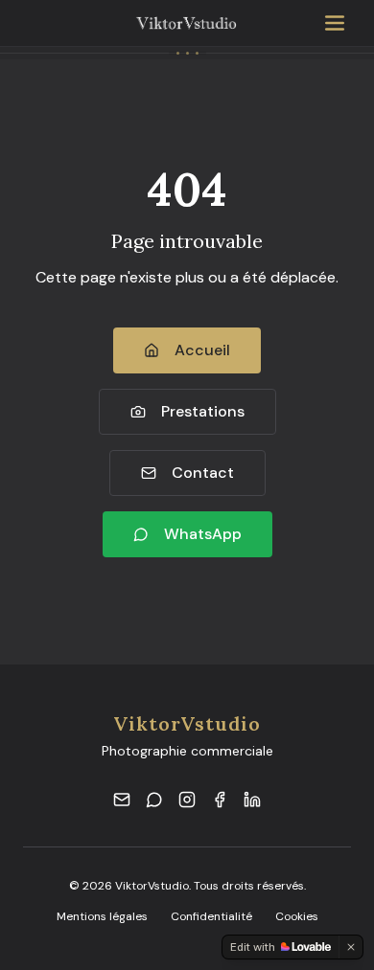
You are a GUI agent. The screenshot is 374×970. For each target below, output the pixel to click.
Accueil (202, 350)
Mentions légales (102, 916)
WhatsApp (203, 534)
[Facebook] (219, 799)
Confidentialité (211, 916)
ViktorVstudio (187, 723)
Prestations (203, 411)
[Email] (121, 799)
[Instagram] (187, 799)
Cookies (296, 916)
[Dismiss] (350, 947)
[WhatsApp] (154, 799)
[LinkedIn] (252, 799)
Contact (203, 472)
